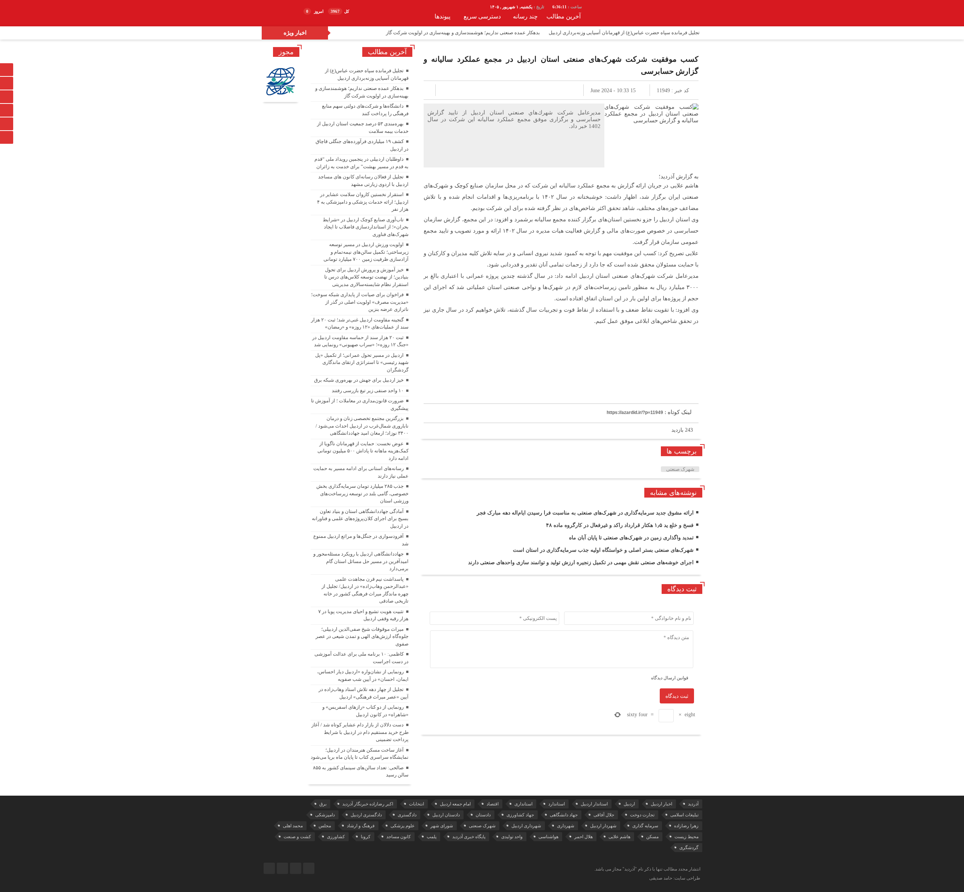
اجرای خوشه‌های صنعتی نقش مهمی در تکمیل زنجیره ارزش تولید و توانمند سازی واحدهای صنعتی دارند (581, 562)
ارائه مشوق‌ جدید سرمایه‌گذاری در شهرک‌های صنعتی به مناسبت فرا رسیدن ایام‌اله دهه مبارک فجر (585, 513)
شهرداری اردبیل (526, 825)
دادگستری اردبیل (366, 814)
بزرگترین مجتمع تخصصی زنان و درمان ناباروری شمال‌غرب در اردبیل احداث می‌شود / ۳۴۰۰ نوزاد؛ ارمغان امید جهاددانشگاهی (362, 426)
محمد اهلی (293, 825)
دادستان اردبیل (446, 814)
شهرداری (565, 825)
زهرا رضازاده (686, 825)
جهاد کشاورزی (520, 814)
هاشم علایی (619, 836)
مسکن (652, 836)
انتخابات (416, 804)
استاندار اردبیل (594, 804)
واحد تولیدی (512, 836)
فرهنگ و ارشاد (361, 825)
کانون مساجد (398, 836)
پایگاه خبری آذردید (468, 836)
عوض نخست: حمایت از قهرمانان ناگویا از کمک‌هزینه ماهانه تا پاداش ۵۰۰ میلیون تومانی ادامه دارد (363, 451)
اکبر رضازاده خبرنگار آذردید (367, 804)
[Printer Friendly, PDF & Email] (436, 395)
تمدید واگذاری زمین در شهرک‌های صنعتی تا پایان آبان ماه (631, 537)
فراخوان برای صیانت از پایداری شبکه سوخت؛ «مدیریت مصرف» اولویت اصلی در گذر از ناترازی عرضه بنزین (360, 302)
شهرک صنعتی (680, 469)
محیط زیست (686, 836)
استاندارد (556, 804)
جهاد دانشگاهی (564, 814)
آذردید (693, 804)
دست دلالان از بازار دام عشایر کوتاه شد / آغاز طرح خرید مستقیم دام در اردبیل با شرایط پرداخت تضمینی (360, 732)
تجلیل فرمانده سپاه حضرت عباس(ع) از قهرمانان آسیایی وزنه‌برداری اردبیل (624, 32)
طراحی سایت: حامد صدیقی (674, 878)
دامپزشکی (325, 814)
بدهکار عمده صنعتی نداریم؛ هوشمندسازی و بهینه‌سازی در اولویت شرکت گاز (463, 32)
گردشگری (689, 847)
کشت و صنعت (297, 836)
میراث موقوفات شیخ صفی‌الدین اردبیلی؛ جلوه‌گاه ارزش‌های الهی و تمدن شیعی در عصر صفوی (362, 636)
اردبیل (629, 804)
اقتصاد (493, 804)
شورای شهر (441, 825)
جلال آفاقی (603, 814)
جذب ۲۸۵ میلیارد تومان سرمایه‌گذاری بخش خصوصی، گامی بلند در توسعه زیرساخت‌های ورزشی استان (362, 493)
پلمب (431, 836)
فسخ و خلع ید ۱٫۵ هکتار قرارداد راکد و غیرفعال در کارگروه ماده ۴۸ (620, 525)
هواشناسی (548, 836)
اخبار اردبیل (661, 804)
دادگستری (407, 814)
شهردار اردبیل (603, 825)
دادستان (483, 814)
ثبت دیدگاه (676, 696)
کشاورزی (336, 836)
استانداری (523, 804)
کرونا (366, 836)
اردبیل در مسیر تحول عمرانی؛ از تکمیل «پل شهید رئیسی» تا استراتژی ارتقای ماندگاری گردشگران (362, 362)
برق (322, 804)
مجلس (325, 825)
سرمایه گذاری (645, 825)
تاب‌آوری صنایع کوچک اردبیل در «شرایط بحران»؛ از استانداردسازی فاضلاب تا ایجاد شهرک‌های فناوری (366, 227)
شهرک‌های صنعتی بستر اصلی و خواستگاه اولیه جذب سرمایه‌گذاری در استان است (603, 550)
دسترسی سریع (482, 16)
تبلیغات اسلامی (684, 814)
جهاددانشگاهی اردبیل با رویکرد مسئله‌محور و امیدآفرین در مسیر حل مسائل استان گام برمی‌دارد (361, 561)
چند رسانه (525, 16)
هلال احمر (583, 836)
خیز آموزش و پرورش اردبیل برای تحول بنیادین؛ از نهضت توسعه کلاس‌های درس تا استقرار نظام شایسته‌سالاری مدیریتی (366, 277)
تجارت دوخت (642, 814)
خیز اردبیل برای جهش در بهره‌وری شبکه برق (359, 380)
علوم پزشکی (402, 825)
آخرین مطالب (563, 16)
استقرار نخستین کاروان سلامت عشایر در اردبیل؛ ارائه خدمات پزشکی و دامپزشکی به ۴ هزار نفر (363, 202)
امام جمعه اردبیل (455, 804)
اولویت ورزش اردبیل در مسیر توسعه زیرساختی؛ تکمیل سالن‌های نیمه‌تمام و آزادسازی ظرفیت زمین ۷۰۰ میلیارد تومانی (366, 252)
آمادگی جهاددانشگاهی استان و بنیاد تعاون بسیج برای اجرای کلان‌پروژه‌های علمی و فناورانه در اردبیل (360, 518)
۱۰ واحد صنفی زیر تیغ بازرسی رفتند (368, 390)
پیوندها (442, 16)
